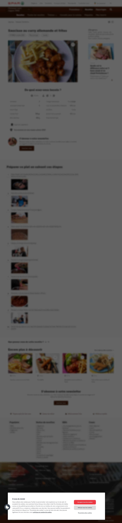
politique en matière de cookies (42, 512)
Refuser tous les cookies (85, 507)
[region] (56, 506)
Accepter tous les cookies (84, 502)
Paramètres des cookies (85, 513)
